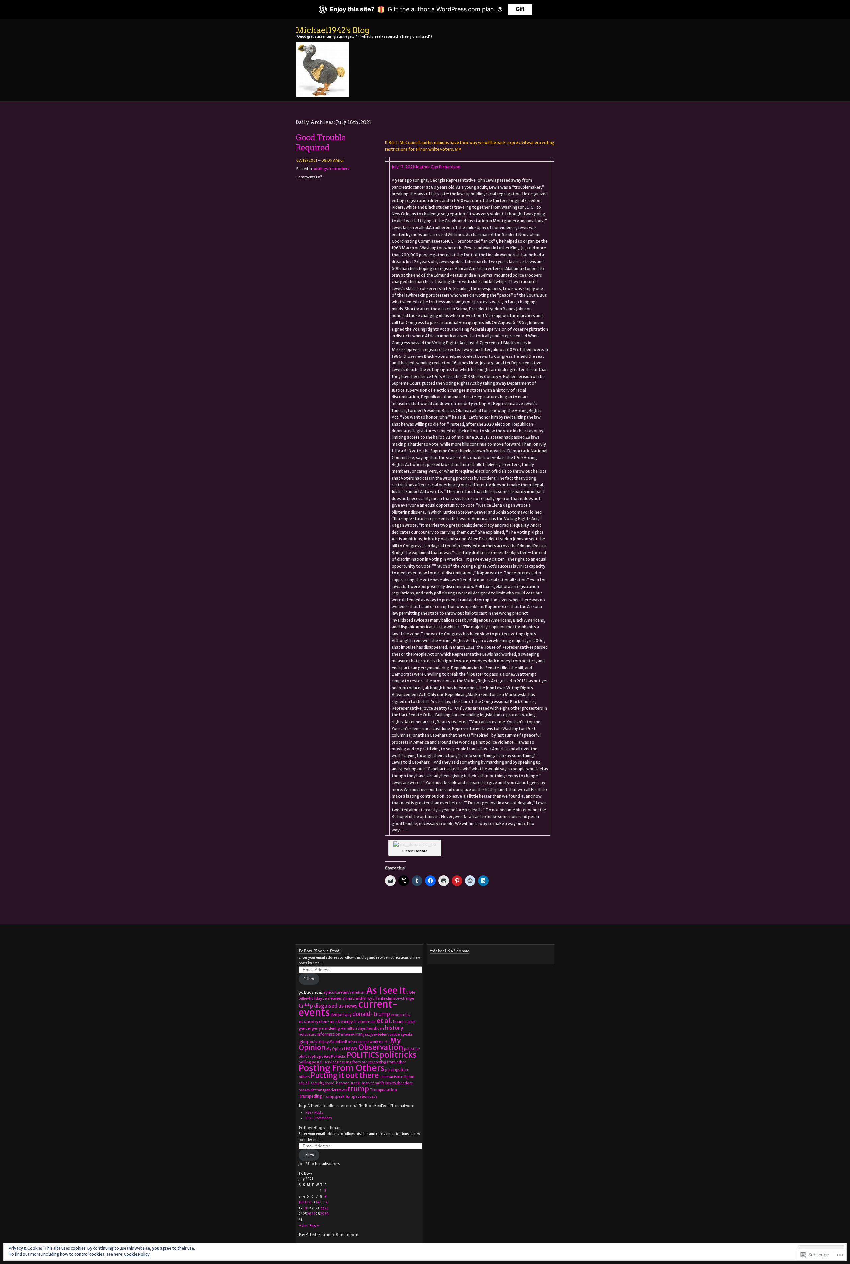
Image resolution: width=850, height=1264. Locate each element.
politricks (398, 1055)
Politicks (338, 1056)
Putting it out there (344, 1075)
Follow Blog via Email (320, 950)
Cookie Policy (137, 1254)
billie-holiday (310, 998)
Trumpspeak (333, 1096)
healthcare (375, 1028)
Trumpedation (383, 1089)
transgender (325, 1090)
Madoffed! (338, 1042)
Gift (520, 9)
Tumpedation (357, 1096)
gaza (411, 1022)
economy (308, 1021)
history (394, 1027)
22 (322, 1208)
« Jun (303, 1225)
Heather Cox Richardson (437, 166)
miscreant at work (363, 1042)
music (384, 1042)
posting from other (389, 1062)
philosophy (308, 1056)
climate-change (400, 998)
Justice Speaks (400, 1034)
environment (364, 1022)
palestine (412, 1049)
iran (359, 1034)
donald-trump (371, 1014)
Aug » (314, 1225)
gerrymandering (326, 1028)
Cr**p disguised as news (328, 1006)
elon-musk (329, 1021)
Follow (309, 979)
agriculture (332, 992)
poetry (324, 1056)
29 (322, 1214)
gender (305, 1028)
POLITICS (362, 1055)
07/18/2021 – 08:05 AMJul (320, 160)
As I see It (386, 990)
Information (328, 1034)
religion (407, 1077)
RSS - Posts (314, 1112)
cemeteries (332, 998)
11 (304, 1202)
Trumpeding (310, 1096)
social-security (311, 1083)
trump (358, 1088)
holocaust (307, 1034)
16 (326, 1202)
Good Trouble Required (321, 142)
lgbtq (303, 1042)
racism (394, 1077)
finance (400, 1021)
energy (347, 1022)
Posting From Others (341, 1067)
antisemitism (354, 992)
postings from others (331, 168)
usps (373, 1096)
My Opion (334, 1049)
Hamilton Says (353, 1028)
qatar (383, 1077)
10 (301, 1202)
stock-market (362, 1083)
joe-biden (378, 1034)
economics (400, 1015)
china (347, 998)
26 (309, 1214)
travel (342, 1090)
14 (318, 1202)
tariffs (379, 1083)
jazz (366, 1034)
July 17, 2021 (403, 166)
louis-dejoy (319, 1042)
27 (313, 1214)
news (351, 1048)
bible (410, 992)
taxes (390, 1082)
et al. (384, 1020)
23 (326, 1208)
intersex (348, 1034)
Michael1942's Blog (332, 30)
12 (309, 1202)
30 (326, 1214)
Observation (380, 1047)
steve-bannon (337, 1083)
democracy (341, 1014)
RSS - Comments (318, 1118)
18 (305, 1208)
